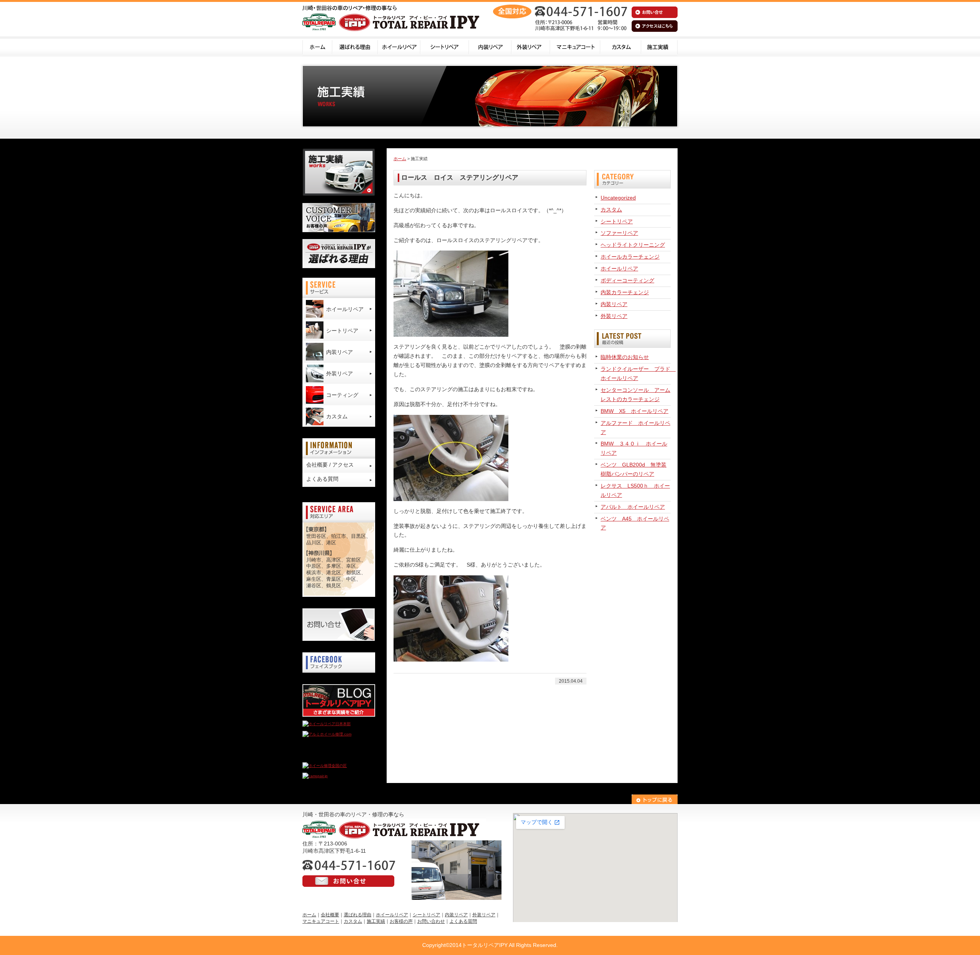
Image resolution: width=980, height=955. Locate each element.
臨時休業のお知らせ (625, 357)
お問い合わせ (431, 921)
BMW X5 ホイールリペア (634, 411)
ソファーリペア (619, 233)
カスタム (620, 46)
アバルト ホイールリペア (633, 507)
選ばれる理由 (355, 46)
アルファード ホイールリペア (635, 427)
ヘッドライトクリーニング (633, 245)
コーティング (342, 395)
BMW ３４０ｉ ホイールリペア (634, 448)
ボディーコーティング (627, 280)
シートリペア (444, 46)
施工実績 (659, 46)
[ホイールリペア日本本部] (326, 724)
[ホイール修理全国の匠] (324, 765)
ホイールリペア (399, 46)
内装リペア (490, 46)
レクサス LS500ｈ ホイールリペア (635, 490)
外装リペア (530, 46)
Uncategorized (618, 198)
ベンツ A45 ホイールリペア (635, 523)
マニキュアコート (575, 46)
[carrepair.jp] (315, 776)
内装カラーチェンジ (625, 292)
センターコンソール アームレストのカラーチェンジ (635, 394)
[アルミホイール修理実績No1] (329, 755)
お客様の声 (401, 921)
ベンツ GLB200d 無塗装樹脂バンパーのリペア (633, 469)
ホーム (317, 46)
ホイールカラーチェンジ (630, 257)
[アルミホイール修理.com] (326, 734)
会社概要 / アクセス (330, 465)
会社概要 (330, 914)
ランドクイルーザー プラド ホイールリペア (636, 373)
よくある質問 (322, 479)
